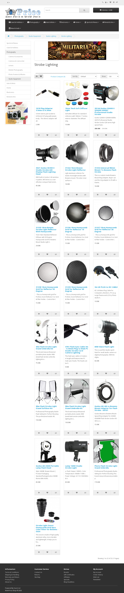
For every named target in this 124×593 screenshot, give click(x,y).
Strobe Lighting (66, 36)
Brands (66, 572)
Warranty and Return (12, 577)
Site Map (37, 577)
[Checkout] (117, 2)
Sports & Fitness (92, 22)
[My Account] (106, 2)
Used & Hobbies (17, 22)
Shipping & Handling (12, 575)
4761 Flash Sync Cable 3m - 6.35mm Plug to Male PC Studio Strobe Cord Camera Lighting (76, 349)
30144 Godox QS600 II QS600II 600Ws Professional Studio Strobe (105, 111)
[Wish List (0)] (110, 2)
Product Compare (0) (58, 77)
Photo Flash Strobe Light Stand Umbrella (106, 467)
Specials (66, 580)
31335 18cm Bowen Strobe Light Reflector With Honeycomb (46, 229)
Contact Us (38, 572)
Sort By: (75, 76)
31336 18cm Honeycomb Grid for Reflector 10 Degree (76, 229)
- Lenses (10, 65)
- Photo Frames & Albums (16, 74)
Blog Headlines (69, 582)
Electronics (65, 22)
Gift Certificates (69, 575)
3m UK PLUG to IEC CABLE (106, 287)
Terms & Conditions (12, 572)
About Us (8, 582)
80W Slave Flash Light (104, 346)
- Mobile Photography (15, 70)
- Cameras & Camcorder (15, 61)
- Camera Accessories (15, 57)
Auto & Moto (50, 22)
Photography (34, 22)
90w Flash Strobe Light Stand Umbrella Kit (75, 407)
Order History (98, 575)
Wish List (96, 577)
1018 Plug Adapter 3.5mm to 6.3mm (44, 109)
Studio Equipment (35, 36)
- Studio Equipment (14, 79)
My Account (97, 572)
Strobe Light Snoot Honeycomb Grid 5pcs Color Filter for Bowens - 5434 (47, 528)
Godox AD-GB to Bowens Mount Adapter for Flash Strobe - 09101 (106, 408)
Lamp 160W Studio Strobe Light (73, 467)
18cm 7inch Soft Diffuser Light (76, 109)
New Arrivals (15, 28)
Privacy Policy (9, 580)
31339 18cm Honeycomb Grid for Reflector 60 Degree (76, 289)
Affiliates (67, 577)
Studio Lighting (51, 36)
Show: (104, 76)
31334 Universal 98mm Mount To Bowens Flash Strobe (105, 170)
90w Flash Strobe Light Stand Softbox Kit (46, 407)
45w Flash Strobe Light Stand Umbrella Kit (46, 347)
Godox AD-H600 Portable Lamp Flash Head (47, 467)
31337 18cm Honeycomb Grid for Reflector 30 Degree (106, 229)
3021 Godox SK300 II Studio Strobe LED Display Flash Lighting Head (46, 171)
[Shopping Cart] (113, 2)
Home (77, 22)
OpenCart (17, 588)
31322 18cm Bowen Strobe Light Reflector (75, 169)
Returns (37, 575)
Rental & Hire (109, 22)
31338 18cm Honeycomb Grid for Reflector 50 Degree (47, 289)
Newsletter (97, 580)
